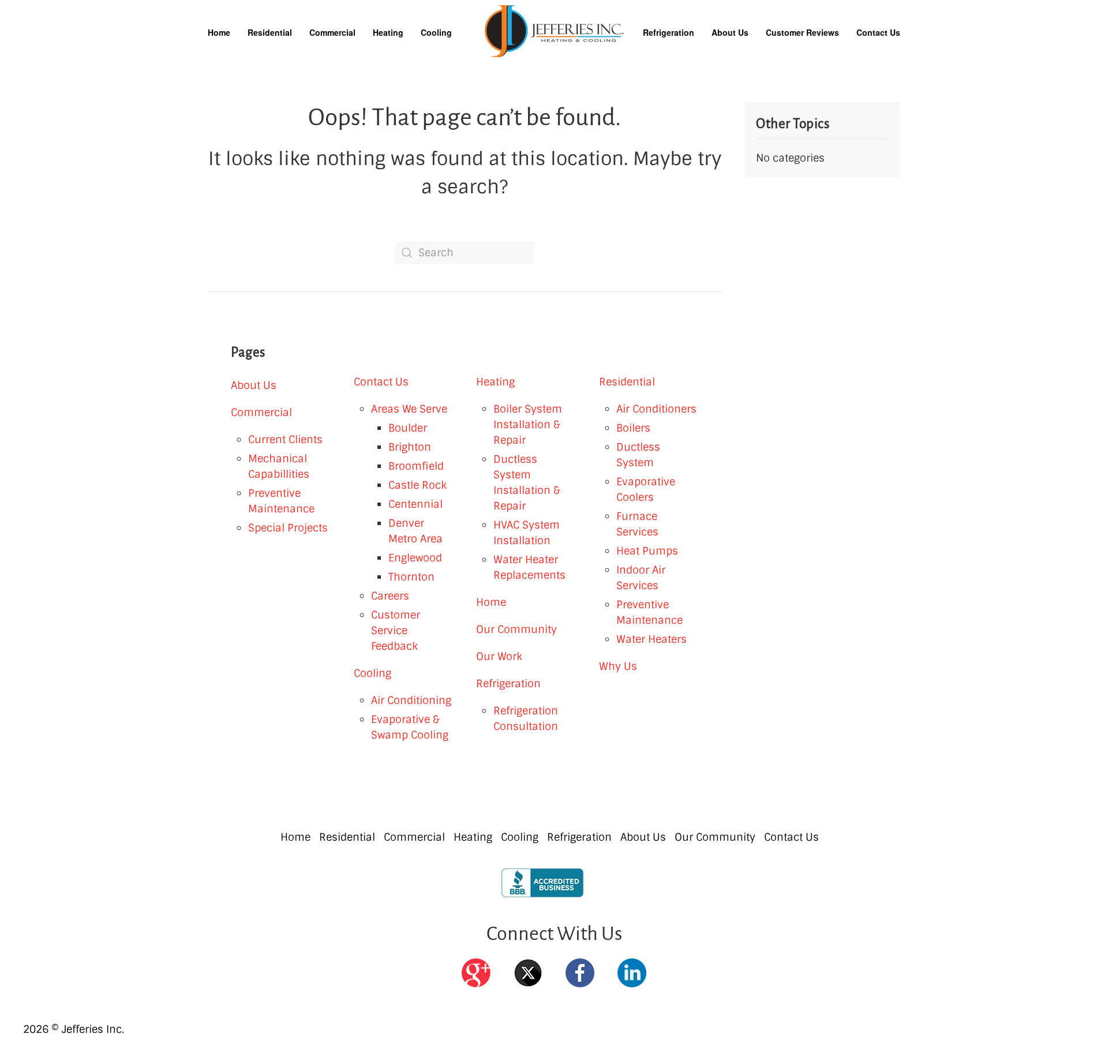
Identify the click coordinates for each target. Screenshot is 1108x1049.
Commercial (261, 412)
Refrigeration (508, 684)
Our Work (499, 657)
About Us (253, 385)
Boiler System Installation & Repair (527, 424)
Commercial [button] (332, 32)
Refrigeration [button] (668, 32)
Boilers (633, 428)
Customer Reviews (802, 32)
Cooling (372, 673)
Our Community (516, 629)
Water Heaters (651, 639)
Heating (495, 382)
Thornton (411, 577)
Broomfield (416, 466)
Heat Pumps (647, 551)
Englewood (415, 558)
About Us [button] (730, 32)
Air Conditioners (656, 409)
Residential (627, 382)
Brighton (409, 447)
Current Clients (285, 440)
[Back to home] (554, 31)
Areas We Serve (409, 409)
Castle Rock (417, 485)
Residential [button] (270, 32)
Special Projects (288, 528)
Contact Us (381, 382)
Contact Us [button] (878, 32)
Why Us (618, 666)
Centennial (415, 504)
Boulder (407, 428)
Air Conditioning (411, 700)
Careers (390, 596)
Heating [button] (388, 32)
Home (219, 32)
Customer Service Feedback (395, 630)
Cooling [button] (436, 32)
